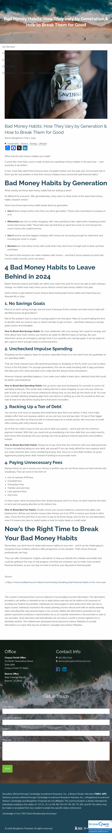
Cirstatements (9, 73)
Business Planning (34, 53)
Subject (16, 729)
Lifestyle (43, 143)
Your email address (22, 718)
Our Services (8, 46)
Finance (24, 143)
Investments (13, 143)
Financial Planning (11, 53)
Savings (33, 143)
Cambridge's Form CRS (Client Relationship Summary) (29, 813)
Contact (6, 60)
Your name (18, 706)
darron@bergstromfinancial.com (74, 661)
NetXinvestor (27, 73)
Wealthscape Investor (49, 73)
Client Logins (8, 66)
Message (17, 740)
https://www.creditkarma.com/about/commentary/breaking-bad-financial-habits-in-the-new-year (56, 582)
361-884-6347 (65, 657)
